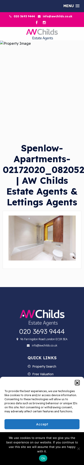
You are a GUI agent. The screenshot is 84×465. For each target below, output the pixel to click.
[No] (78, 448)
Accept (42, 424)
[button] (77, 382)
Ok (43, 458)
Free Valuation (43, 374)
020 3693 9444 (24, 16)
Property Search (44, 366)
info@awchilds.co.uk (57, 16)
